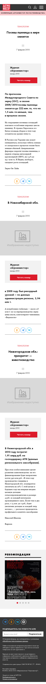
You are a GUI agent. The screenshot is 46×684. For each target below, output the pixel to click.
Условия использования (10, 679)
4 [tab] (26, 603)
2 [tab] (20, 603)
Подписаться (35, 634)
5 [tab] (28, 603)
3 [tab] (23, 603)
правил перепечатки (16, 648)
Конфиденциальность (9, 677)
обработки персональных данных (15, 641)
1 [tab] (17, 603)
